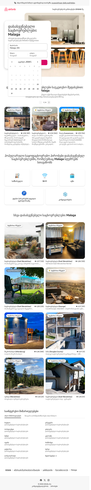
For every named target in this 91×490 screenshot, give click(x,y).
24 (12, 89)
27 (25, 89)
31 (12, 93)
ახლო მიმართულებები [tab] (12, 416)
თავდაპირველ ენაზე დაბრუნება (63, 3)
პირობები (54, 486)
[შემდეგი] (49, 102)
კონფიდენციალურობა (40, 486)
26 (20, 89)
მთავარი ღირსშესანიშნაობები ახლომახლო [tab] (41, 416)
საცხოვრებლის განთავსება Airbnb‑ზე (68, 9)
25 (16, 89)
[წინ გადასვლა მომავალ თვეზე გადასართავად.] (37, 62)
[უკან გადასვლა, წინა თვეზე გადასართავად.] (12, 62)
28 (29, 89)
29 (33, 89)
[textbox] (18, 55)
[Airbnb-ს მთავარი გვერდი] (10, 9)
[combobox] (28, 48)
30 (38, 89)
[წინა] (40, 102)
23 (38, 84)
